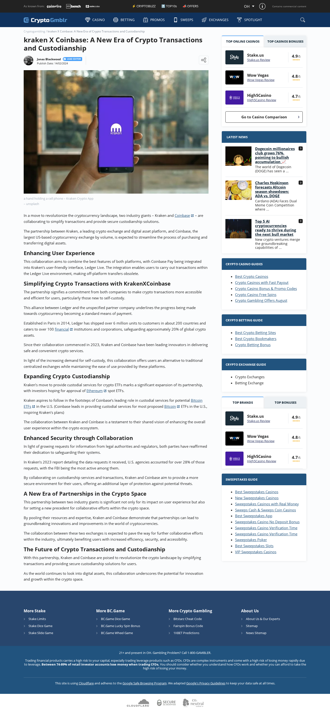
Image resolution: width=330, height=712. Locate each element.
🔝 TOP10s (169, 6)
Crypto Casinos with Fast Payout (261, 282)
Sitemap (252, 626)
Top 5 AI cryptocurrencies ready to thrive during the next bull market (275, 227)
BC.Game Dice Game (115, 619)
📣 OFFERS (190, 6)
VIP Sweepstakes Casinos (255, 551)
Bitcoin (170, 406)
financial (62, 329)
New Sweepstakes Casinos (257, 497)
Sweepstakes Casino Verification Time (266, 527)
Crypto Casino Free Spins (255, 294)
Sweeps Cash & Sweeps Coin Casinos (265, 509)
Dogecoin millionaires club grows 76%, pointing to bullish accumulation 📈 (275, 155)
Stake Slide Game (41, 633)
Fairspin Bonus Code (188, 626)
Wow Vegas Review (260, 80)
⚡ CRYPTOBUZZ (144, 6)
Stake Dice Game (40, 626)
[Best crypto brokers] (52, 20)
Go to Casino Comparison (264, 116)
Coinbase (182, 215)
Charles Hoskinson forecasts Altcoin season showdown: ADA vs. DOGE (272, 189)
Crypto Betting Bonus (253, 344)
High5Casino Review (261, 100)
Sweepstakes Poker (251, 539)
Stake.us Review (258, 60)
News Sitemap (256, 633)
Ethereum (94, 390)
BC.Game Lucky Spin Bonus (120, 626)
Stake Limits (37, 619)
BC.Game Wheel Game (117, 633)
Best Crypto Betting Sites (255, 332)
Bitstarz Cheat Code (187, 619)
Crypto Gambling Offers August (261, 300)
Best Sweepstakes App (253, 515)
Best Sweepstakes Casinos (256, 491)
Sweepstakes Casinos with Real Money (267, 503)
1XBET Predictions (186, 633)
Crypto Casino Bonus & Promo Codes (266, 288)
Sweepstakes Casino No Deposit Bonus (267, 521)
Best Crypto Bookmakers (255, 338)
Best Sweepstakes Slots (254, 545)
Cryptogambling (34, 31)
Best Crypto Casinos (251, 276)
